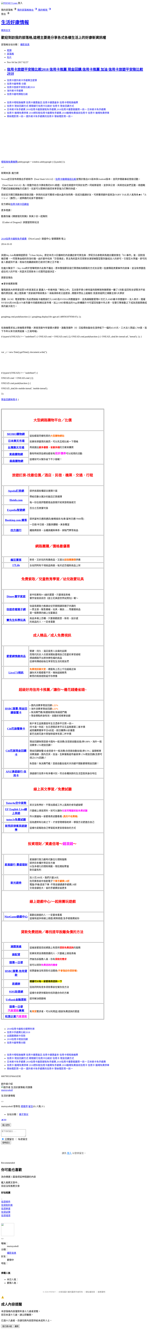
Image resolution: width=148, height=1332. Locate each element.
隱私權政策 (90, 1292)
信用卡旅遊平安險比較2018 (21, 87)
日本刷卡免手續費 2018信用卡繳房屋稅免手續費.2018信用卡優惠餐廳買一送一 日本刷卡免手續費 (56, 109)
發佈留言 (6, 1143)
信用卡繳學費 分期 (16, 84)
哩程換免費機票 (9, 162)
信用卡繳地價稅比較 (17, 94)
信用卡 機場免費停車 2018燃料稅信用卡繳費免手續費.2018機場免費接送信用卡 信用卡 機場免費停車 (58, 113)
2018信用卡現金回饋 (17, 1039)
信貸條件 (5, 1201)
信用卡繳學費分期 (16, 1042)
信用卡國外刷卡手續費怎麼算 (22, 80)
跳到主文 (5, 30)
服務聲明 (101, 1292)
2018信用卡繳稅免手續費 (14, 239)
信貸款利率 (7, 1205)
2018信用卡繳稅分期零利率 (21, 1029)
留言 (30, 1106)
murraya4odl (7, 1090)
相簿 (9, 50)
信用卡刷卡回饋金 (19, 204)
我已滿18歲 (7, 1326)
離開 (16, 1326)
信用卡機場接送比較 (65, 179)
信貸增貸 (5, 1215)
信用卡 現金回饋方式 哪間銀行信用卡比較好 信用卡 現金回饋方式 (40, 106)
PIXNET (52, 1292)
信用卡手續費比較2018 (18, 1032)
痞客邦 (24, 1106)
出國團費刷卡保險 (16, 1036)
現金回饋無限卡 (9, 399)
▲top (3, 1119)
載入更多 (6, 1125)
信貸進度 (5, 1208)
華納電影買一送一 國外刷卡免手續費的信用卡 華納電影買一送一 (40, 116)
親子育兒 (23, 1114)
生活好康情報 (15, 22)
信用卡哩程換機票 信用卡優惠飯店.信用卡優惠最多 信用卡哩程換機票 (42, 102)
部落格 (10, 54)
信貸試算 (5, 1212)
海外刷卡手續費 (15, 90)
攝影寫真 (24, 44)
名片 (9, 57)
